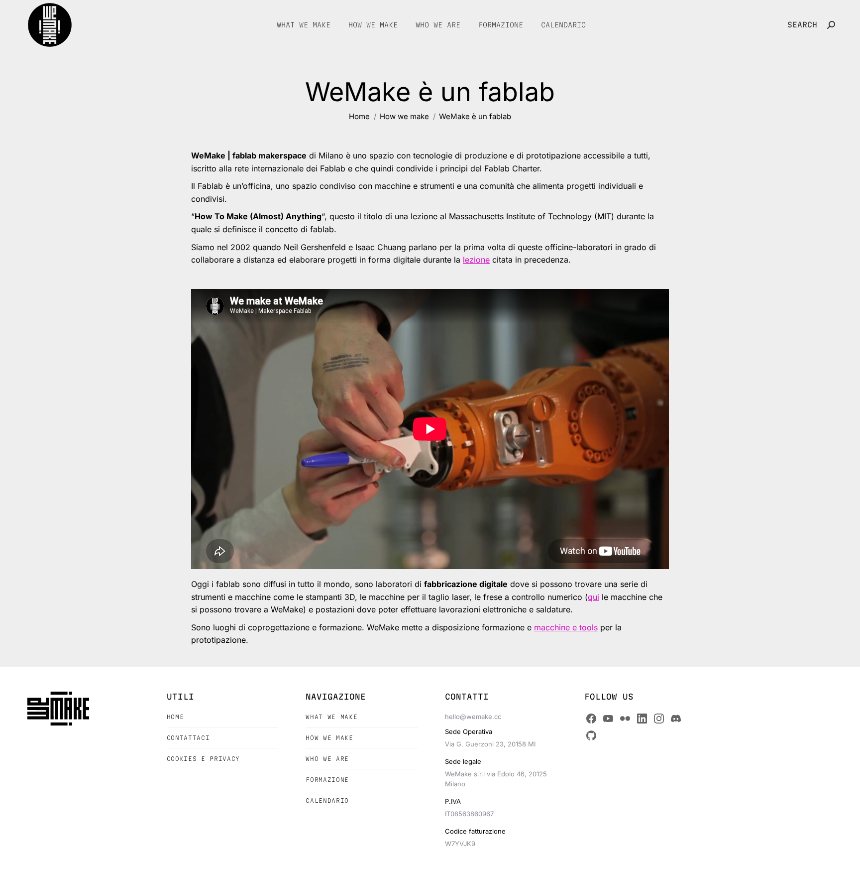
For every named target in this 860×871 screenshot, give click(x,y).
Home (175, 717)
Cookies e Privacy (203, 758)
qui (593, 597)
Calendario (327, 800)
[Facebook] (591, 719)
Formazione (327, 779)
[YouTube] (608, 719)
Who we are (327, 758)
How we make (329, 737)
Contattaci (188, 737)
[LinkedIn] (642, 719)
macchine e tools (566, 627)
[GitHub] (591, 735)
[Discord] (676, 719)
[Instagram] (659, 719)
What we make (331, 717)
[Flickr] (625, 719)
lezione (476, 260)
